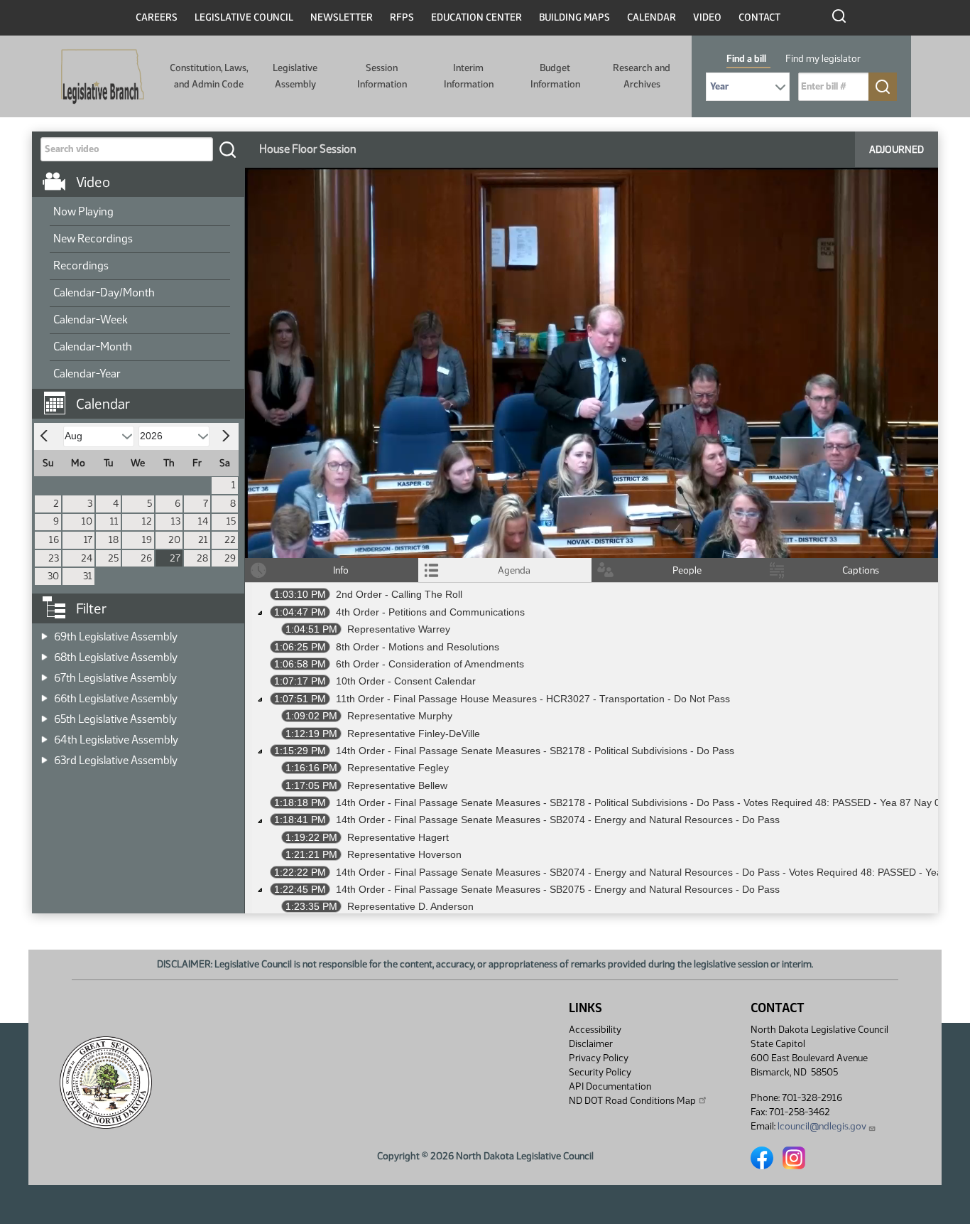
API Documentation (610, 1086)
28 (202, 558)
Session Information (382, 76)
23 (53, 558)
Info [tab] (341, 570)
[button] (143, 396)
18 (114, 540)
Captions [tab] (860, 570)
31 (87, 576)
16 (54, 540)
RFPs (402, 17)
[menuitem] (140, 212)
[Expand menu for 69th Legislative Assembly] (44, 632)
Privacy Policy (598, 1058)
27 (175, 558)
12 (147, 521)
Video (707, 17)
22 (230, 540)
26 (146, 558)
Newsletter (341, 17)
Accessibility (595, 1030)
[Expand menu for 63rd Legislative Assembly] (44, 756)
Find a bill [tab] (746, 59)
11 (114, 521)
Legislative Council (244, 17)
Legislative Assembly (295, 76)
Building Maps (574, 17)
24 (86, 558)
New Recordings (93, 238)
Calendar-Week (90, 319)
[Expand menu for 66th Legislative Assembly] (44, 694)
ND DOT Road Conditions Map (632, 1101)
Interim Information (469, 76)
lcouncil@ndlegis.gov (822, 1126)
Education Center (476, 17)
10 (87, 521)
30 (53, 576)
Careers (157, 17)
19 (147, 540)
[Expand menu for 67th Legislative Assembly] (44, 673)
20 (174, 540)
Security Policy (600, 1072)
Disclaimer (591, 1044)
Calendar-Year (87, 373)
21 (203, 540)
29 (230, 558)
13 (175, 521)
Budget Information (555, 76)
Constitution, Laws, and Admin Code (209, 76)
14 (203, 521)
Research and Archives (641, 76)
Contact (759, 17)
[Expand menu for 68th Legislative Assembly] (44, 653)
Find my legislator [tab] (823, 59)
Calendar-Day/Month (104, 292)
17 (88, 540)
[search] (227, 149)
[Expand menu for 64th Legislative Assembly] (44, 735)
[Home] (102, 76)
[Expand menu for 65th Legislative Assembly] (44, 714)
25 (113, 558)
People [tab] (687, 570)
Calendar (651, 17)
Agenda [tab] (514, 570)
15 (231, 521)
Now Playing (83, 211)
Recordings (81, 265)
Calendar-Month (92, 346)
